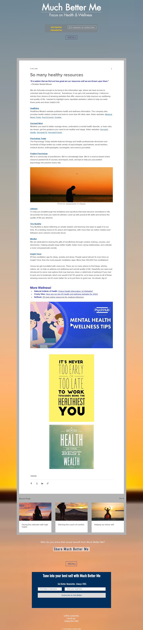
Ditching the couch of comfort (71, 524)
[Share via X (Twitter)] (37, 483)
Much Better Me (71, 7)
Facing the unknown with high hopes (35, 525)
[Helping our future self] (108, 512)
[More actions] (111, 68)
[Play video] (71, 325)
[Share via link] (48, 483)
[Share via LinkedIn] (42, 483)
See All (121, 498)
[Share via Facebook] (31, 483)
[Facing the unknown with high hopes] (35, 512)
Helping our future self (104, 524)
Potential (34, 476)
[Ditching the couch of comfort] (71, 512)
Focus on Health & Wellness (71, 14)
